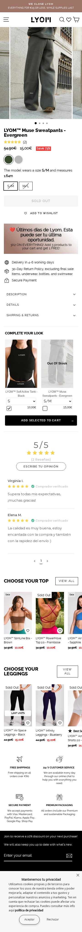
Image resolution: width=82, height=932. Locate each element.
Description (17, 294)
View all (67, 581)
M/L (26, 186)
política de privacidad (29, 910)
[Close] (78, 875)
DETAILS (13, 304)
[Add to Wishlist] (28, 631)
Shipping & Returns (23, 315)
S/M (10, 186)
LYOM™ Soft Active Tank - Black (21, 393)
